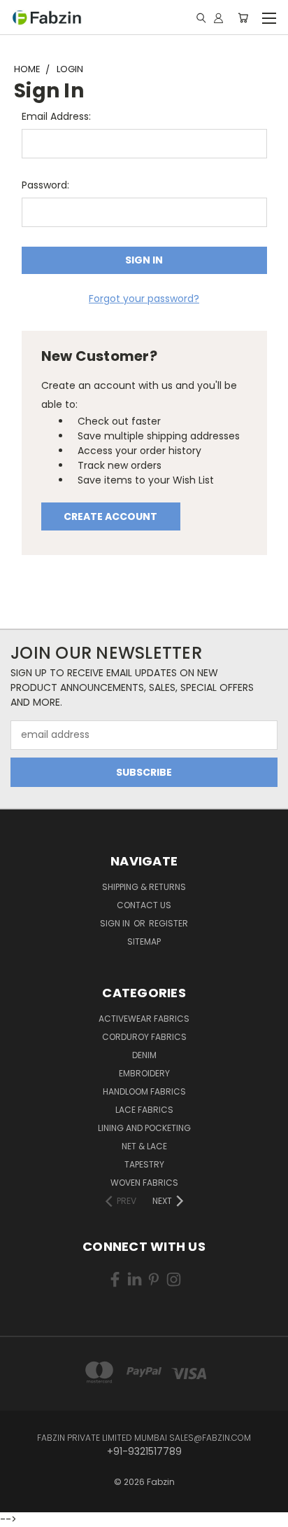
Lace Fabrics (144, 1110)
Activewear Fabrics (144, 1019)
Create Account (110, 516)
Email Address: (56, 116)
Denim (144, 1055)
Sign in (116, 923)
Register (168, 923)
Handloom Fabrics (144, 1091)
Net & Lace (144, 1146)
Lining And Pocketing (144, 1128)
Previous (21, 1502)
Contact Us (144, 905)
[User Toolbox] (218, 17)
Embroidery (144, 1073)
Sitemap (144, 941)
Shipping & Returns (144, 887)
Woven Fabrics (144, 1183)
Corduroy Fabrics (144, 1037)
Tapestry (144, 1164)
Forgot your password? (144, 299)
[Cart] (243, 17)
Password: (45, 185)
